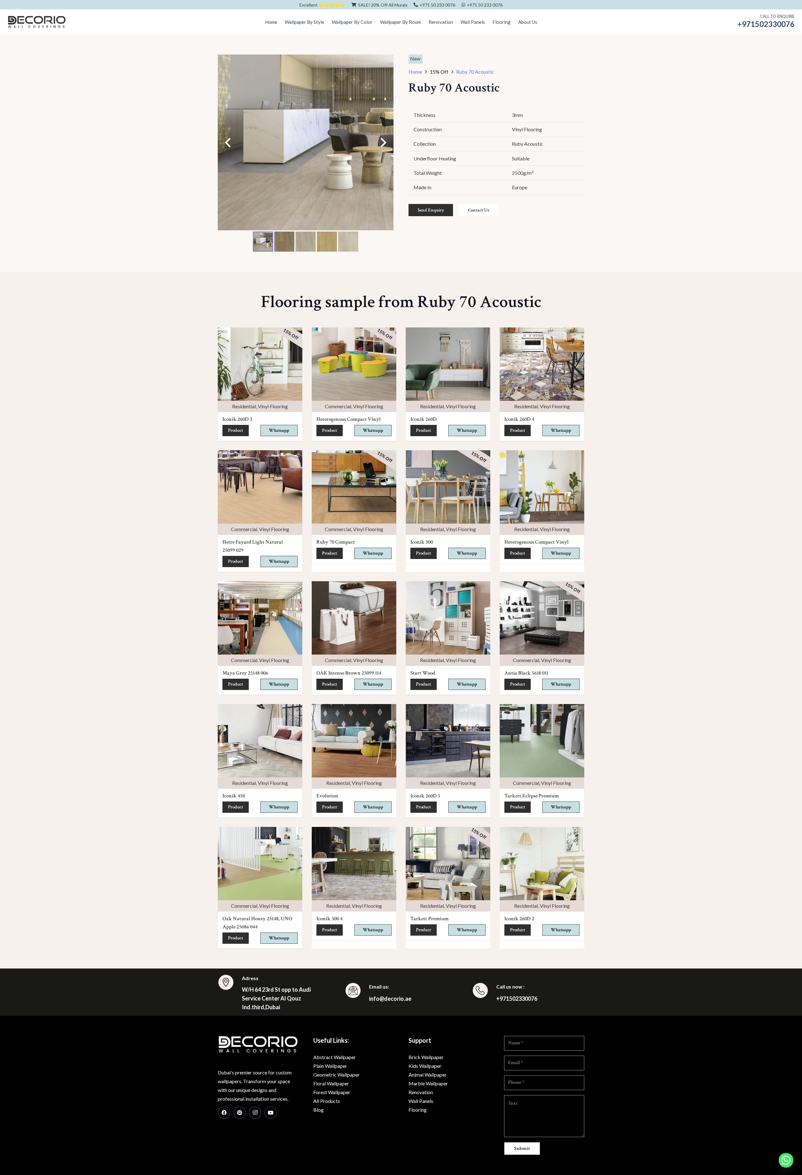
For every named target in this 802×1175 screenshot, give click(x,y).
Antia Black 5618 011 (526, 673)
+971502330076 (516, 998)
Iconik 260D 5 (425, 795)
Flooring (418, 1110)
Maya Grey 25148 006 (245, 673)
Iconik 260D (423, 419)
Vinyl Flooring (273, 406)
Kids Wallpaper (425, 1066)
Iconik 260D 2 (519, 918)
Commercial (338, 406)
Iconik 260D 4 (519, 419)
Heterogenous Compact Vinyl (348, 419)
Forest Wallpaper (331, 1092)
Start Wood (422, 673)
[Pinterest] (239, 1112)
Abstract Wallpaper (334, 1057)
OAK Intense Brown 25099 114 (348, 673)
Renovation (421, 1092)
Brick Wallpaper (426, 1057)
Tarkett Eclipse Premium (531, 795)
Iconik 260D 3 (237, 419)
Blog (318, 1110)
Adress (250, 978)
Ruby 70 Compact (335, 542)
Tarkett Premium (429, 918)
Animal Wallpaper (428, 1075)
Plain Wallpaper (330, 1066)
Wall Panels (421, 1101)
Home (415, 72)
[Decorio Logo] (37, 22)
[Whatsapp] (786, 1160)
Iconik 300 (421, 542)
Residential (244, 406)
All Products (326, 1101)
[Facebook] (224, 1112)
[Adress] (230, 983)
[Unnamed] (258, 1044)
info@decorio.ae (390, 998)
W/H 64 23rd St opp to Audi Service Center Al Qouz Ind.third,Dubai (276, 998)
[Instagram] (255, 1112)
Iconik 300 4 (329, 918)
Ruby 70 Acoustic (475, 72)
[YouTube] (270, 1112)
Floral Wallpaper (331, 1083)
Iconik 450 (233, 795)
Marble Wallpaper (428, 1083)
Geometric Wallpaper (336, 1075)
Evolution (327, 795)
